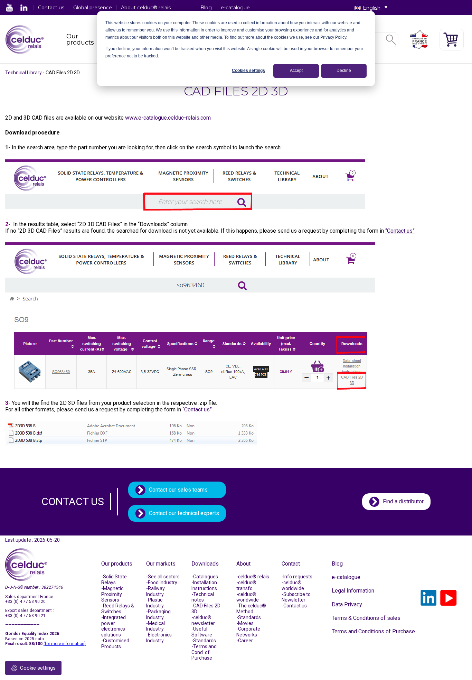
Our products (80, 39)
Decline (344, 70)
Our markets (161, 563)
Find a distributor (403, 501)
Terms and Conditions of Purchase (373, 631)
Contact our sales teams (178, 489)
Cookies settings (248, 70)
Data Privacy (347, 604)
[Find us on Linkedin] (23, 7)
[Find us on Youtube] (9, 7)
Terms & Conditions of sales (366, 618)
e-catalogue (235, 7)
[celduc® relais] (24, 39)
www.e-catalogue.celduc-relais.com (168, 117)
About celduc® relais (146, 7)
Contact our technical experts (184, 513)
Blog (206, 7)
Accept (296, 70)
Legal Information (353, 590)
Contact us (51, 7)
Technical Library (23, 72)
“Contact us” (400, 230)
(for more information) (65, 643)
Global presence (92, 7)
